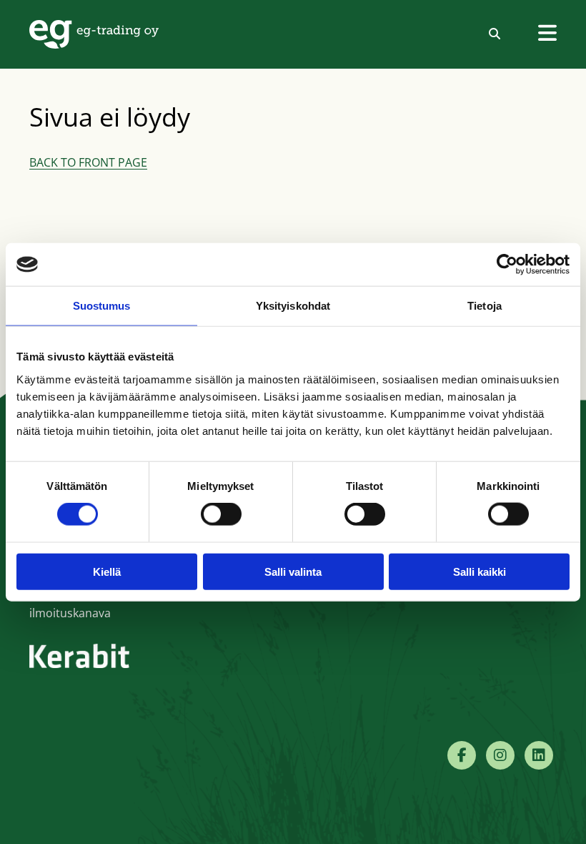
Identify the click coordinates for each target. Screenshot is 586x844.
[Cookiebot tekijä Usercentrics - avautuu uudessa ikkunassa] (507, 264)
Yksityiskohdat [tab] (293, 306)
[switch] (221, 514)
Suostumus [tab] (102, 306)
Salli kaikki (479, 571)
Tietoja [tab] (484, 306)
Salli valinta (293, 571)
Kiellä (107, 571)
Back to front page (88, 162)
